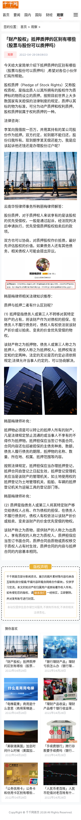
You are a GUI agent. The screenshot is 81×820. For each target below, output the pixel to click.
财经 (49, 15)
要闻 (17, 15)
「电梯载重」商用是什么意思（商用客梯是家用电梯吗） (20, 708)
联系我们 (39, 593)
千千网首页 (32, 812)
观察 (60, 15)
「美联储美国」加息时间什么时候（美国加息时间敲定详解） (20, 750)
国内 (27, 15)
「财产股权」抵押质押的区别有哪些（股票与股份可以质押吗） (20, 666)
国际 (38, 15)
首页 (6, 15)
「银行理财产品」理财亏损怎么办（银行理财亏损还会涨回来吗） (59, 666)
